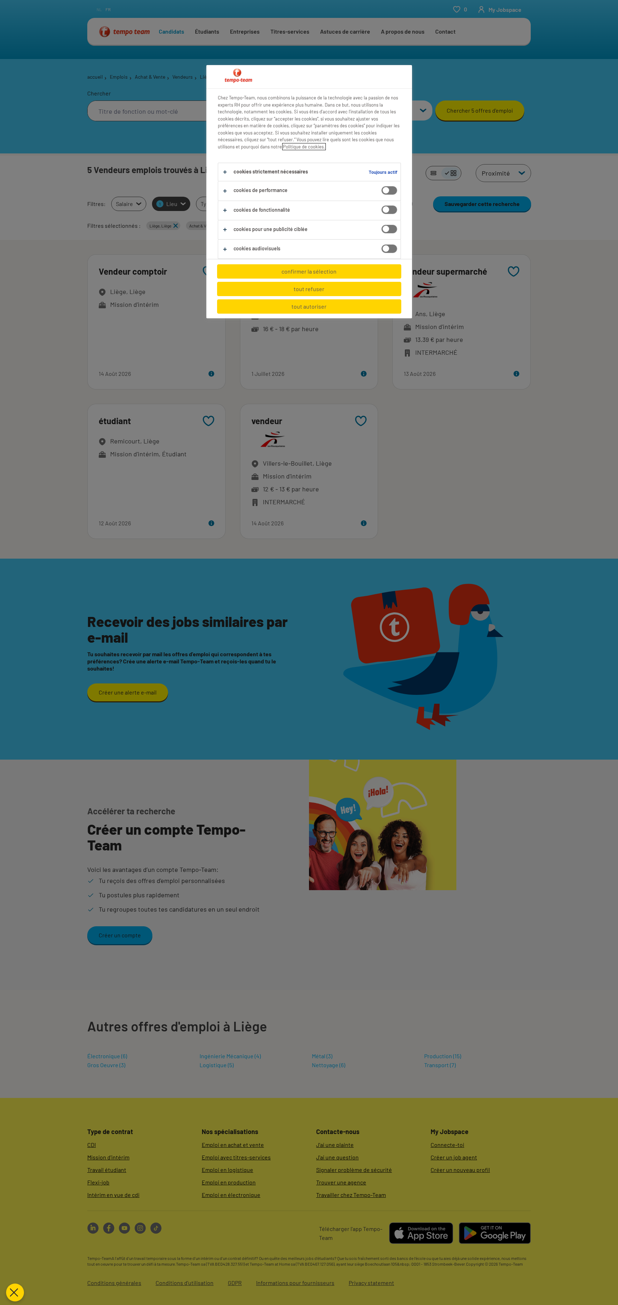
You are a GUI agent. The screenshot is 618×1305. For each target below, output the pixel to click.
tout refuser (309, 288)
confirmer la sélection (309, 271)
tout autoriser (309, 306)
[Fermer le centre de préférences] (15, 1292)
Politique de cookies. (304, 146)
